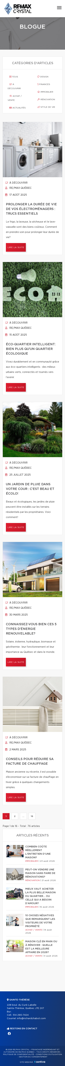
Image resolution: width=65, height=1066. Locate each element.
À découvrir (14, 86)
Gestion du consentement (33, 1057)
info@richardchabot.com (31, 1018)
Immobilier (46, 92)
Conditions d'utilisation (49, 1054)
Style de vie (47, 107)
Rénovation (47, 99)
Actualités (19, 108)
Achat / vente (15, 98)
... (23, 816)
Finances (44, 84)
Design (44, 77)
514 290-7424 (21, 1015)
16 (32, 816)
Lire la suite (16, 247)
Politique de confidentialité (18, 1054)
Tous (14, 77)
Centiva (39, 1062)
